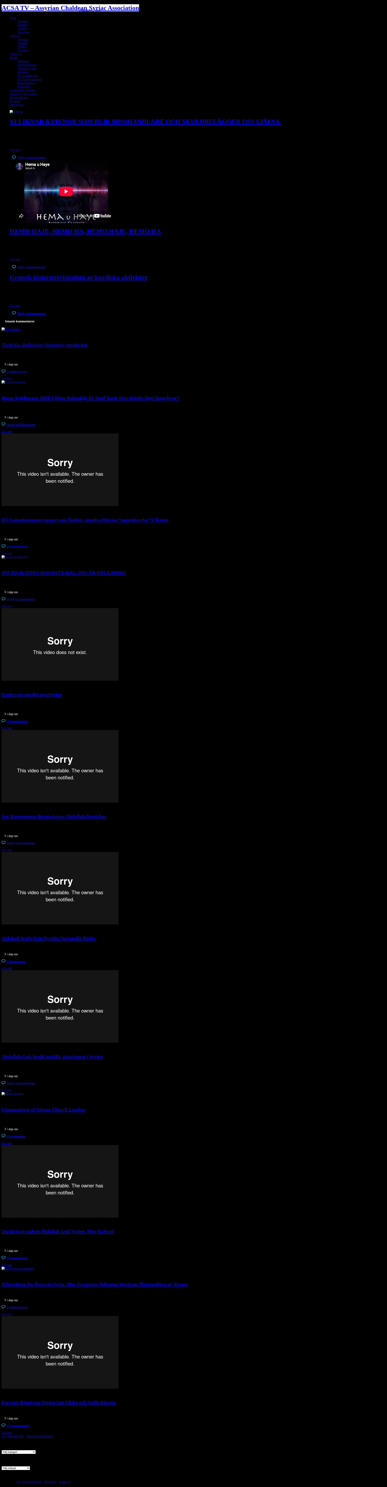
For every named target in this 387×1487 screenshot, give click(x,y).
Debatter (23, 72)
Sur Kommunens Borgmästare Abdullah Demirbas (54, 816)
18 (21, 1436)
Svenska (23, 21)
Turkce (22, 28)
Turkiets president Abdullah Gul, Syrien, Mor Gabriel (58, 1231)
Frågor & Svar (27, 68)
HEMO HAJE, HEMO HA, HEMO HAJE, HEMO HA (85, 231)
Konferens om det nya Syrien (32, 694)
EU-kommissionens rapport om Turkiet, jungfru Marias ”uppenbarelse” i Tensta (85, 519)
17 (18, 1436)
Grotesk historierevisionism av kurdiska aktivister (79, 277)
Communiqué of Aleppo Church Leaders (43, 1109)
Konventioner (26, 83)
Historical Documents (23, 94)
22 (34, 1436)
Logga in (65, 1482)
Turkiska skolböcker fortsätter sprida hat (44, 345)
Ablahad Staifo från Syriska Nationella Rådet (48, 938)
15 (12, 1436)
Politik (14, 57)
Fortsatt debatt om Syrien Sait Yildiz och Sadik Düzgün (59, 1402)
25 (44, 1436)
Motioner (23, 61)
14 (8, 1436)
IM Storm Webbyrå (29, 1482)
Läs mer (15, 150)
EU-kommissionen (30, 79)
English (22, 25)
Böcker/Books (19, 97)
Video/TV (16, 54)
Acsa (13, 18)
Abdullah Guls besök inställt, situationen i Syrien (52, 1056)
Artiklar (15, 36)
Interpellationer (27, 65)
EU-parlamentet (28, 76)
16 (15, 1436)
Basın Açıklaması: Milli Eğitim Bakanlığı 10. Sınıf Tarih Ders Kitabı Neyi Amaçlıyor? (90, 398)
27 (50, 1436)
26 (47, 1436)
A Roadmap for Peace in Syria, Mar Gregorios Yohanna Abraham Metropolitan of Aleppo (95, 1284)
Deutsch (23, 50)
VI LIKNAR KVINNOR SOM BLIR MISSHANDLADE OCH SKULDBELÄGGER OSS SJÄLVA (145, 121)
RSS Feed (50, 1482)
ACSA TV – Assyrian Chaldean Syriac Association (70, 7)
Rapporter (24, 86)
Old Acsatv (17, 105)
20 (28, 1436)
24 (41, 1436)
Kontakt (15, 101)
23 (38, 1436)
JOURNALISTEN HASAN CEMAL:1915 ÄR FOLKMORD (64, 572)
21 (31, 1436)
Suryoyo (23, 32)
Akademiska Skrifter (23, 90)
